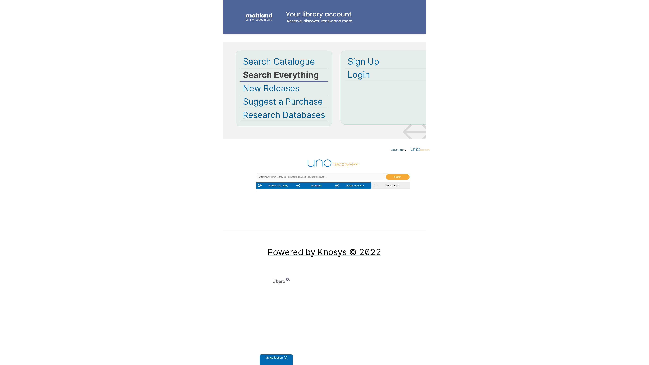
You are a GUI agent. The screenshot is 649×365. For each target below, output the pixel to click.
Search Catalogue (279, 61)
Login (359, 74)
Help (401, 150)
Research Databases (284, 115)
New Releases (271, 88)
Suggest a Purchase (283, 101)
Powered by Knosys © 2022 (324, 252)
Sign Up (363, 61)
